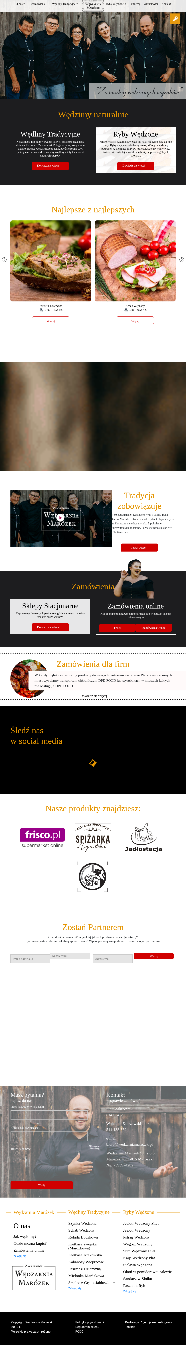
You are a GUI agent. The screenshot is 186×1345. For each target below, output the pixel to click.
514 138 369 (116, 1129)
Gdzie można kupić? (30, 1243)
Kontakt (166, 3)
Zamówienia (38, 3)
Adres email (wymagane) (25, 1127)
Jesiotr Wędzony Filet (141, 1223)
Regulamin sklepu (87, 1327)
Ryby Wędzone (116, 3)
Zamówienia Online (153, 627)
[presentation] (4, 259)
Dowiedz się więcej (48, 165)
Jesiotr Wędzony (136, 1230)
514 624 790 (116, 1115)
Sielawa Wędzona (137, 1265)
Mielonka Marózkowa (86, 1275)
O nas (20, 3)
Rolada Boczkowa (83, 1237)
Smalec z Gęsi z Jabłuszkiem (92, 1282)
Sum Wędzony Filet (139, 1251)
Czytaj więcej (138, 547)
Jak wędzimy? (25, 1236)
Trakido (130, 1327)
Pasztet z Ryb (134, 1285)
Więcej (51, 321)
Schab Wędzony (81, 1230)
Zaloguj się (19, 1255)
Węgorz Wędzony (137, 1244)
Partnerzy (135, 3)
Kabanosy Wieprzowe (86, 1262)
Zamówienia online (29, 1250)
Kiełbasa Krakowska (85, 1255)
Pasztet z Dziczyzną (84, 1269)
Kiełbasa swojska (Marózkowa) (82, 1246)
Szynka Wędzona (82, 1223)
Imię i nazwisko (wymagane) (27, 1106)
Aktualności (151, 3)
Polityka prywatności (89, 1322)
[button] (175, 18)
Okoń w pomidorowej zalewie (147, 1271)
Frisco (117, 627)
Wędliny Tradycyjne (65, 3)
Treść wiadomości (21, 1148)
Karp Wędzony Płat (139, 1258)
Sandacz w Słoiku (137, 1278)
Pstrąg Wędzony (136, 1237)
